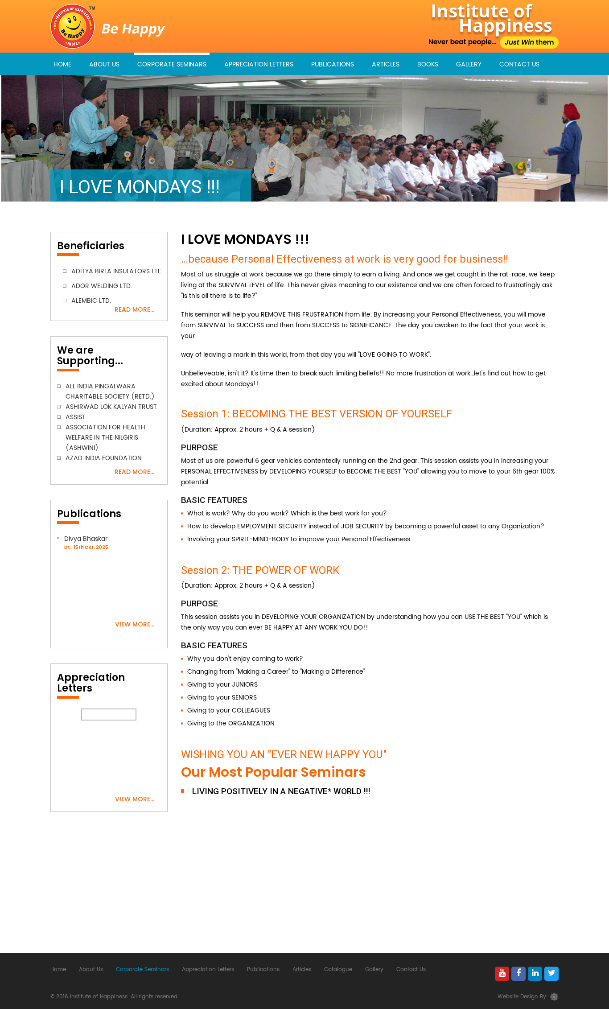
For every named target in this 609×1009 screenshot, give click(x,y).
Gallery (468, 64)
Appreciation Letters (258, 64)
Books (427, 64)
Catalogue (338, 969)
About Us (104, 64)
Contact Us (519, 64)
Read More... (134, 309)
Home (62, 64)
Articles (385, 64)
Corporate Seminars (171, 64)
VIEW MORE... (134, 624)
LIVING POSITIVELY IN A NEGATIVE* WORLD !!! (281, 791)
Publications (332, 64)
